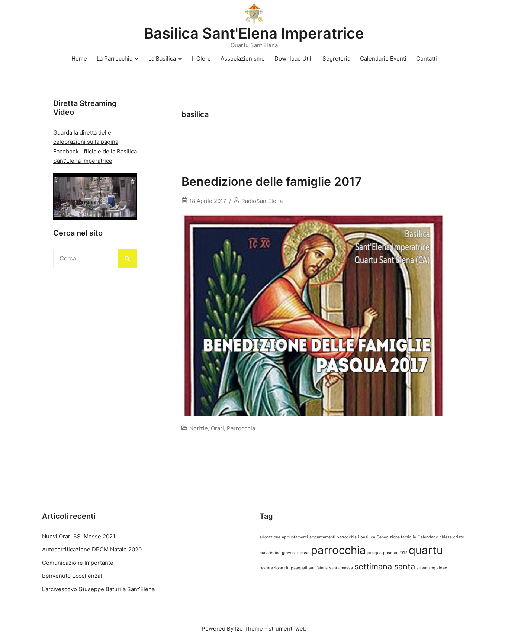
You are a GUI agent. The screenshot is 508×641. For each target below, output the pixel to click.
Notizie (198, 428)
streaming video (432, 568)
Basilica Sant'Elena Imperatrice (254, 33)
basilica (367, 537)
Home (79, 58)
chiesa (446, 537)
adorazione (270, 537)
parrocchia (338, 550)
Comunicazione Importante (77, 562)
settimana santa (384, 566)
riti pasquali (295, 568)
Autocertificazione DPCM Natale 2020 (92, 549)
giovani (289, 552)
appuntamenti (295, 537)
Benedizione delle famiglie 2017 (271, 181)
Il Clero (201, 58)
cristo (458, 537)
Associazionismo (243, 58)
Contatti (426, 58)
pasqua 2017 (395, 552)
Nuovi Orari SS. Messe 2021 (78, 536)
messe (303, 552)
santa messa (341, 568)
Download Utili (293, 58)
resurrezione (271, 568)
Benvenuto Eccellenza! (72, 575)
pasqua (374, 552)
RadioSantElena (262, 200)
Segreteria (336, 58)
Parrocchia (241, 428)
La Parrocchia (114, 58)
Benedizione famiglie (396, 537)
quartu (426, 550)
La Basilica (162, 58)
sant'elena (318, 568)
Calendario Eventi (383, 58)
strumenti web (287, 628)
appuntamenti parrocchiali (334, 537)
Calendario (428, 537)
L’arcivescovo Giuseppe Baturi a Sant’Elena (98, 589)
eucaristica (270, 552)
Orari (217, 428)
